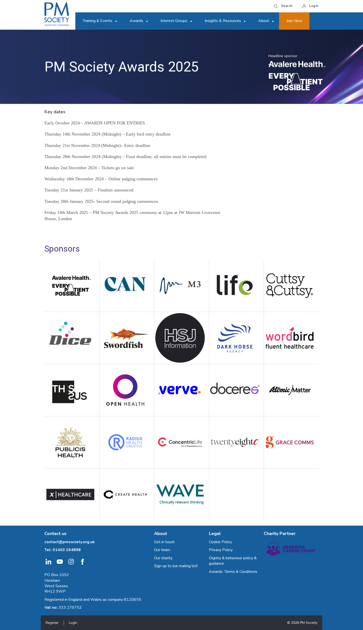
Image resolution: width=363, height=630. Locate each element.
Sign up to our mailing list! (176, 566)
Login (73, 622)
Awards (136, 20)
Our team (162, 550)
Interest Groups (174, 20)
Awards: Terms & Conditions (233, 571)
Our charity (163, 558)
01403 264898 (67, 550)
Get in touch (164, 542)
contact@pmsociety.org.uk (69, 542)
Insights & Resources (223, 20)
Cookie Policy (220, 542)
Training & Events (97, 20)
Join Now (294, 20)
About (263, 20)
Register (52, 622)
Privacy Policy (221, 550)
